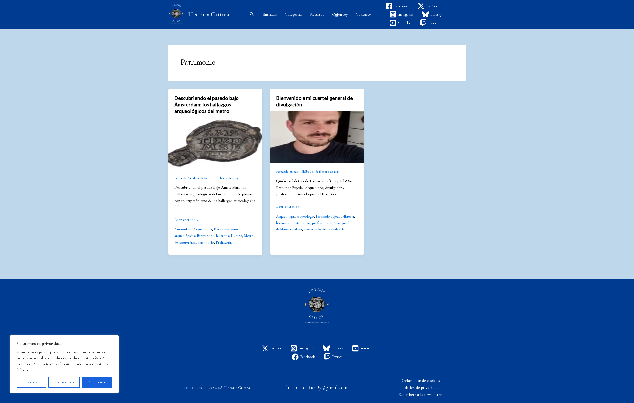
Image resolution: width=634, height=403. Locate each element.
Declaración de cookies (420, 380)
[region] (64, 364)
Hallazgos (221, 236)
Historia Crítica (208, 14)
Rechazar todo (64, 382)
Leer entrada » (186, 219)
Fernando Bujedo (328, 216)
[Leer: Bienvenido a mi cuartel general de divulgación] (317, 136)
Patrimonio (206, 242)
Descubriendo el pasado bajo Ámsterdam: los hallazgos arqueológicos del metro (206, 104)
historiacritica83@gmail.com (316, 387)
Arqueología (202, 229)
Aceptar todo (97, 382)
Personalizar (31, 382)
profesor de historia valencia (324, 229)
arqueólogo (305, 216)
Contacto (363, 14)
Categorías (293, 14)
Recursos (317, 14)
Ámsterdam (182, 229)
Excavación (204, 236)
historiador (284, 223)
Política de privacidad (420, 387)
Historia (236, 236)
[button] (252, 14)
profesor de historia (326, 223)
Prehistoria (224, 242)
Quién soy (340, 14)
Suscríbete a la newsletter (420, 394)
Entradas (270, 14)
